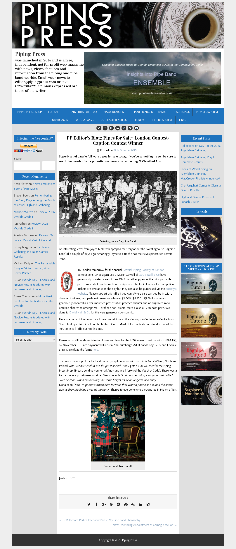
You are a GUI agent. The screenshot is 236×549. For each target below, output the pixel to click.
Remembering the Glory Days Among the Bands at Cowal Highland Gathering (34, 200)
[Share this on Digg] (133, 504)
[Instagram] (124, 128)
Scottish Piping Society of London (143, 270)
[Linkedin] (117, 128)
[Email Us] (136, 128)
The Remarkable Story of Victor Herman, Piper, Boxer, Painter (34, 268)
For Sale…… (56, 112)
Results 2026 (181, 112)
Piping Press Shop (29, 112)
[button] (152, 78)
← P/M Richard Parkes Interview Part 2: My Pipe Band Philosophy (99, 520)
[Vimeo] (130, 128)
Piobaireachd (59, 120)
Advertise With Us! (84, 112)
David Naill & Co (149, 274)
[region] (152, 78)
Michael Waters (23, 212)
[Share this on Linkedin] (140, 504)
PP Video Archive (207, 112)
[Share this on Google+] (104, 504)
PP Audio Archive (114, 112)
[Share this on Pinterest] (111, 504)
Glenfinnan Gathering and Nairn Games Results (32, 252)
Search (18, 158)
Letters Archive (162, 120)
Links (182, 120)
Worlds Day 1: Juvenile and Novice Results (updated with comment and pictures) (34, 284)
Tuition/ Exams (84, 120)
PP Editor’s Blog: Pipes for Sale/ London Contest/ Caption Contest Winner (118, 140)
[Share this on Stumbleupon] (126, 504)
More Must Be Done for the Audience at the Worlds (33, 301)
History (138, 120)
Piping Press (30, 53)
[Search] (48, 165)
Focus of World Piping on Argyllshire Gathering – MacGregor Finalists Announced (200, 173)
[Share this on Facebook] (96, 504)
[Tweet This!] (89, 504)
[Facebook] (105, 128)
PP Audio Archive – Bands (149, 112)
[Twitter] (98, 128)
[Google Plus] (111, 128)
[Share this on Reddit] (118, 504)
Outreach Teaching (114, 120)
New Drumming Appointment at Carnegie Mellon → (145, 525)
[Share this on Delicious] (148, 504)
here (95, 349)
